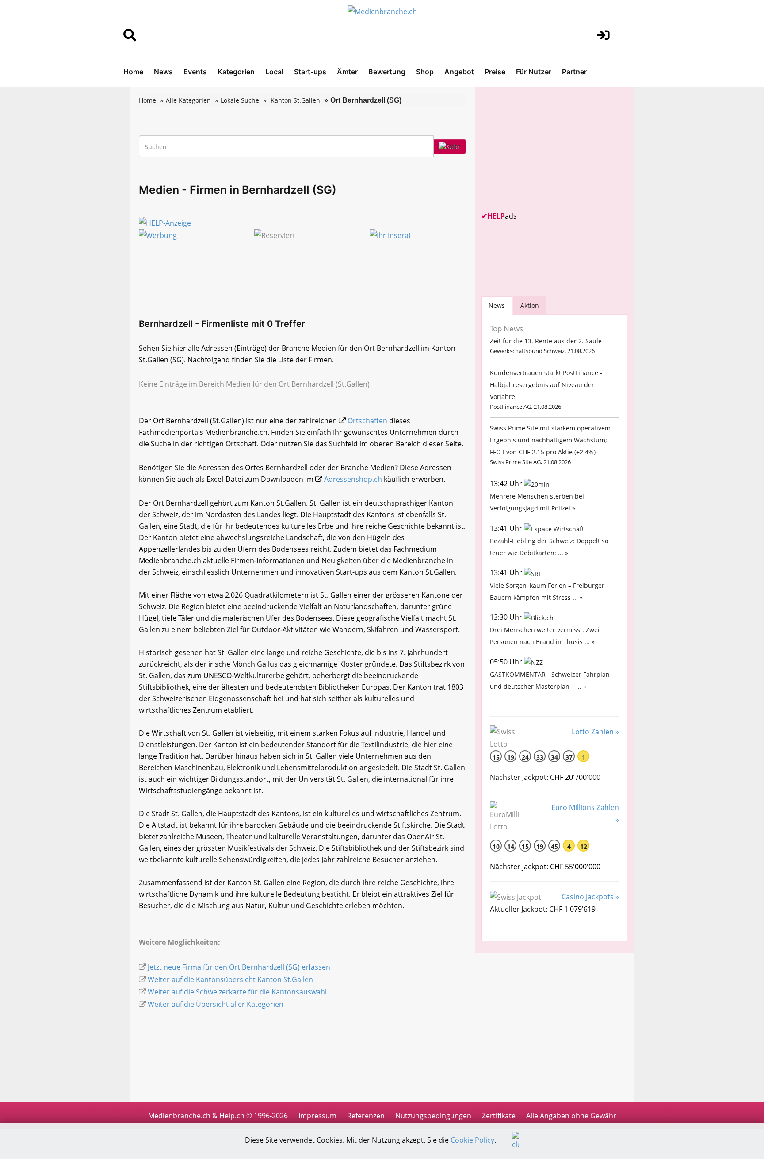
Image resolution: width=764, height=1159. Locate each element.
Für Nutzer (533, 71)
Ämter (347, 71)
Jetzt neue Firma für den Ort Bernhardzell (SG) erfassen (239, 967)
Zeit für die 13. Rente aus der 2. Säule (546, 341)
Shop (425, 71)
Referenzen (366, 1116)
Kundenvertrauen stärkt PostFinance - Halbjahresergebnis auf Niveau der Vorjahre (546, 384)
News (163, 71)
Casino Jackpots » (590, 897)
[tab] (496, 305)
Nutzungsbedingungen (433, 1116)
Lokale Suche (240, 100)
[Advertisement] (547, 149)
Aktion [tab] (529, 305)
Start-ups (310, 71)
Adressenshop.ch (353, 479)
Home (133, 71)
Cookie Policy (472, 1140)
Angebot (459, 71)
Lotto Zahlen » (595, 732)
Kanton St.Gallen (295, 100)
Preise (495, 71)
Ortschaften (367, 421)
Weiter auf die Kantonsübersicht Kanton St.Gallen (230, 979)
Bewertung (386, 71)
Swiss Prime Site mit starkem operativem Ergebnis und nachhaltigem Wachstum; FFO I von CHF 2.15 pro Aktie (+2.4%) (550, 440)
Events (195, 71)
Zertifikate (499, 1116)
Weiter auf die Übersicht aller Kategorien (215, 1004)
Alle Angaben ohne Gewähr (571, 1116)
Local (274, 71)
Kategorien (236, 71)
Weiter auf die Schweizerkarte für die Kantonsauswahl (237, 992)
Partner (574, 71)
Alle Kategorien (188, 100)
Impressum (317, 1116)
